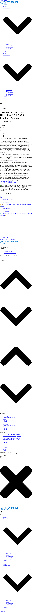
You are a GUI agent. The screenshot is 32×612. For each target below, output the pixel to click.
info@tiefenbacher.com (6, 181)
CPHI (1, 154)
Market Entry (9, 48)
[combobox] (7, 458)
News (4, 51)
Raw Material (9, 43)
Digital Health (9, 47)
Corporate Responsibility (9, 417)
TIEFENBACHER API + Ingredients (12, 436)
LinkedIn (5, 421)
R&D (7, 44)
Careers (5, 49)
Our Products (6, 416)
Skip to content (3, 0)
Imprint (4, 443)
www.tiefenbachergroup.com (9, 182)
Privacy (5, 445)
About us (5, 6)
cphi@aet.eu (15, 160)
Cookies (5, 442)
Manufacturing (9, 45)
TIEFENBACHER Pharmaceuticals (11, 434)
